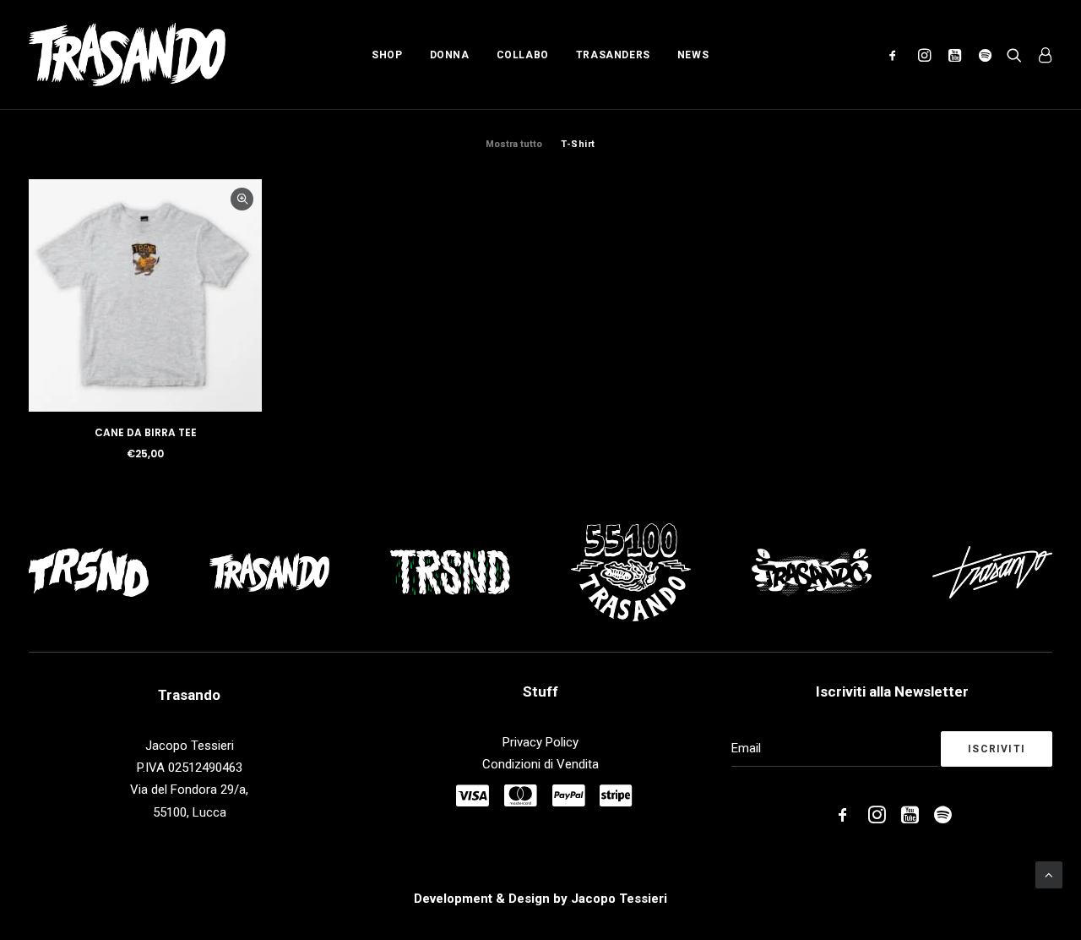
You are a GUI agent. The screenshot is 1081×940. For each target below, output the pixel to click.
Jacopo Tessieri (619, 898)
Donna (450, 55)
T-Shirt (578, 144)
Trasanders (613, 55)
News (693, 55)
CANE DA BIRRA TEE (146, 432)
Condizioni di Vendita (540, 764)
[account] (1040, 54)
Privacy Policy (540, 742)
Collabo (523, 55)
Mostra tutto (514, 144)
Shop (387, 55)
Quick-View (242, 199)
